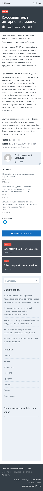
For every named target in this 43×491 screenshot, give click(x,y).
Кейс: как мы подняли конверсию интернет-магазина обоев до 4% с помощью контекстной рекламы (16, 189)
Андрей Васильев (13, 27)
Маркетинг (9, 367)
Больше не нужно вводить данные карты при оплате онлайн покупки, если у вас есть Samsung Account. (19, 204)
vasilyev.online (35, 483)
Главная (5, 468)
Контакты (6, 475)
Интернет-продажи (11, 147)
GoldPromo (36, 486)
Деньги (22, 143)
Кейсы (7, 361)
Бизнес (15, 143)
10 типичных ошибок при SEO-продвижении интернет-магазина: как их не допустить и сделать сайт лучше (21, 298)
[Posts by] (4, 27)
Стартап (7, 384)
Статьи (7, 390)
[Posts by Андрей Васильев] (8, 158)
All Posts (19, 162)
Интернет (31, 143)
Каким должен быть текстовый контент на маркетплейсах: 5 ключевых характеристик (18, 311)
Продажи (25, 147)
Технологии (9, 396)
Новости (5, 12)
